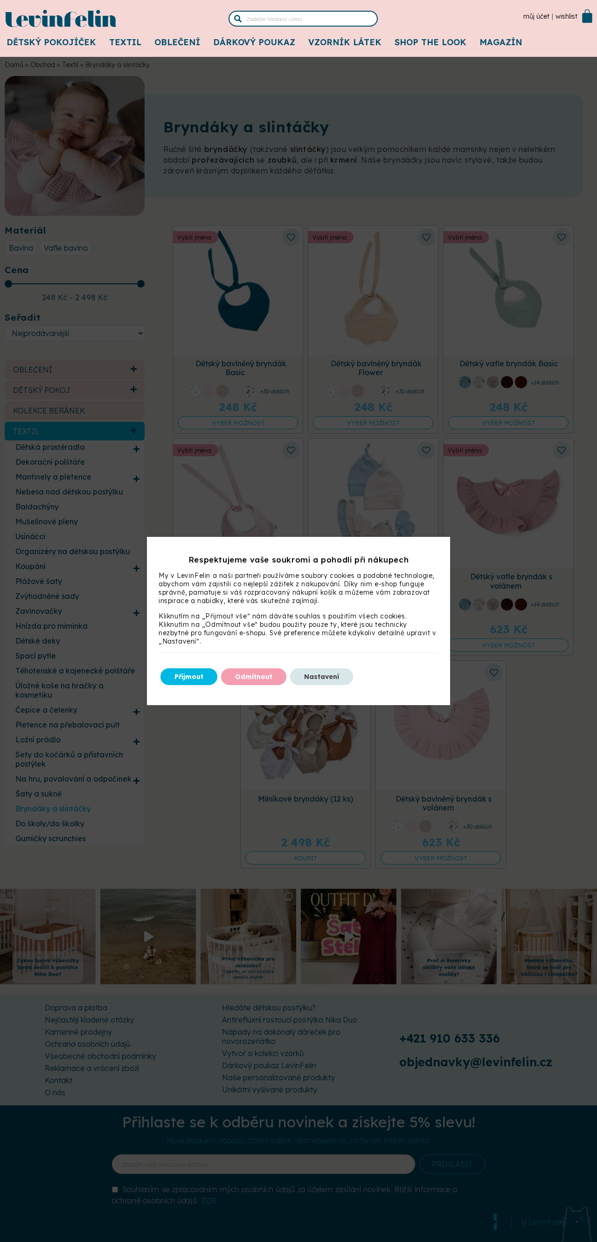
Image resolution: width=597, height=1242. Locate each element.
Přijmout (188, 676)
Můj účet (536, 16)
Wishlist (566, 16)
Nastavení (321, 676)
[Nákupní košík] (587, 16)
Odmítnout (253, 676)
